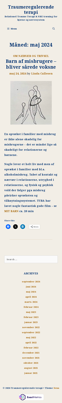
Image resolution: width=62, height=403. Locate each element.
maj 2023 (31, 312)
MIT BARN (11, 211)
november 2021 (31, 357)
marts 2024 (31, 301)
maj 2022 (31, 337)
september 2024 (31, 281)
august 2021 (31, 367)
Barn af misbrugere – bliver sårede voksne (31, 64)
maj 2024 (31, 291)
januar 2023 (31, 322)
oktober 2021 (31, 362)
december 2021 (31, 352)
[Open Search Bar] (54, 28)
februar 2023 (31, 317)
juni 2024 (31, 286)
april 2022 (30, 342)
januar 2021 (31, 372)
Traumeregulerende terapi (31, 9)
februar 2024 (31, 306)
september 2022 (31, 332)
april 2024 (30, 296)
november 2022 (31, 327)
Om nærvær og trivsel (31, 56)
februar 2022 (31, 347)
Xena (56, 387)
